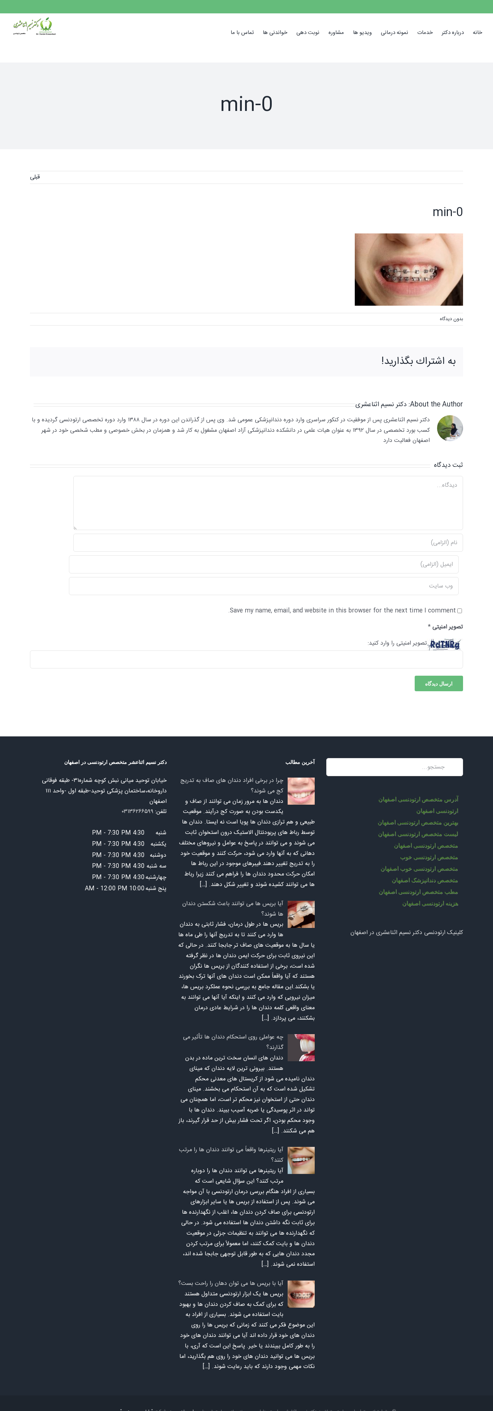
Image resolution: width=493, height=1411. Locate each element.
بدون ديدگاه (451, 319)
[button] (219, 32)
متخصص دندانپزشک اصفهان (425, 880)
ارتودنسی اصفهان (437, 811)
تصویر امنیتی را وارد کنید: (397, 643)
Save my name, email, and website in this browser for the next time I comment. (342, 611)
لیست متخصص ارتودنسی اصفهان (418, 834)
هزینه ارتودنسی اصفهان (430, 903)
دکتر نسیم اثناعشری (381, 404)
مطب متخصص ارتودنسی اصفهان (418, 892)
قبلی (35, 177)
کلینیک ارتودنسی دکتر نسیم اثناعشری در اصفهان (406, 933)
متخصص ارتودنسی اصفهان (426, 845)
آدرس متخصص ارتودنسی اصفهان (418, 799)
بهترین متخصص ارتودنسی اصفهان (418, 822)
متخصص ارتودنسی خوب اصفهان (419, 868)
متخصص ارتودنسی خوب (429, 857)
